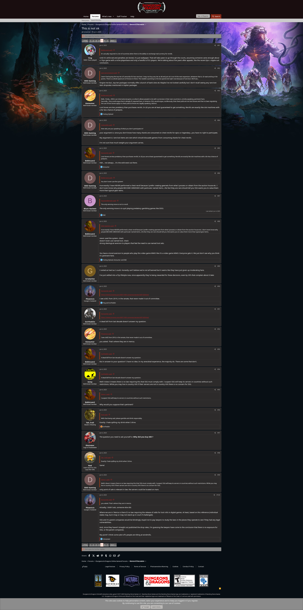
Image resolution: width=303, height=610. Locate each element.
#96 (218, 410)
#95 (218, 390)
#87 (218, 196)
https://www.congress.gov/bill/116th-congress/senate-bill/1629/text (125, 295)
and (109, 303)
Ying (90, 58)
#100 (218, 495)
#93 (218, 349)
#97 (218, 433)
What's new (106, 16)
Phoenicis (90, 299)
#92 (218, 329)
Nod (90, 465)
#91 (218, 309)
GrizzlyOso (90, 279)
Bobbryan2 (90, 160)
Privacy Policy (125, 566)
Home (85, 16)
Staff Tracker (122, 16)
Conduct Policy (188, 566)
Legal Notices (110, 566)
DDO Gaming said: (107, 226)
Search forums (96, 20)
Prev (85, 41)
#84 (218, 120)
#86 (218, 173)
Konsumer (87, 32)
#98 (218, 453)
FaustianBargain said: (108, 201)
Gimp (90, 382)
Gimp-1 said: (105, 394)
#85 (218, 148)
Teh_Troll (90, 422)
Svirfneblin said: (106, 354)
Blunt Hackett (90, 208)
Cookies (175, 566)
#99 (218, 475)
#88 (218, 221)
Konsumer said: (106, 153)
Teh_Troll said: (106, 457)
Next (112, 41)
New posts (85, 20)
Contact (201, 566)
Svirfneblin (90, 321)
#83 (218, 91)
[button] (113, 16)
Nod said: (104, 415)
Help (132, 16)
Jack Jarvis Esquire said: (109, 73)
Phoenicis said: (106, 334)
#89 (218, 266)
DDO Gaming (90, 81)
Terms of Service (140, 566)
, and (115, 260)
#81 (218, 45)
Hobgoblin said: (106, 125)
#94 (218, 369)
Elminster (90, 445)
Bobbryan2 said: (106, 50)
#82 (218, 68)
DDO (85, 567)
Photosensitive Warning (159, 566)
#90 (218, 286)
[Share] (215, 45)
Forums (95, 16)
